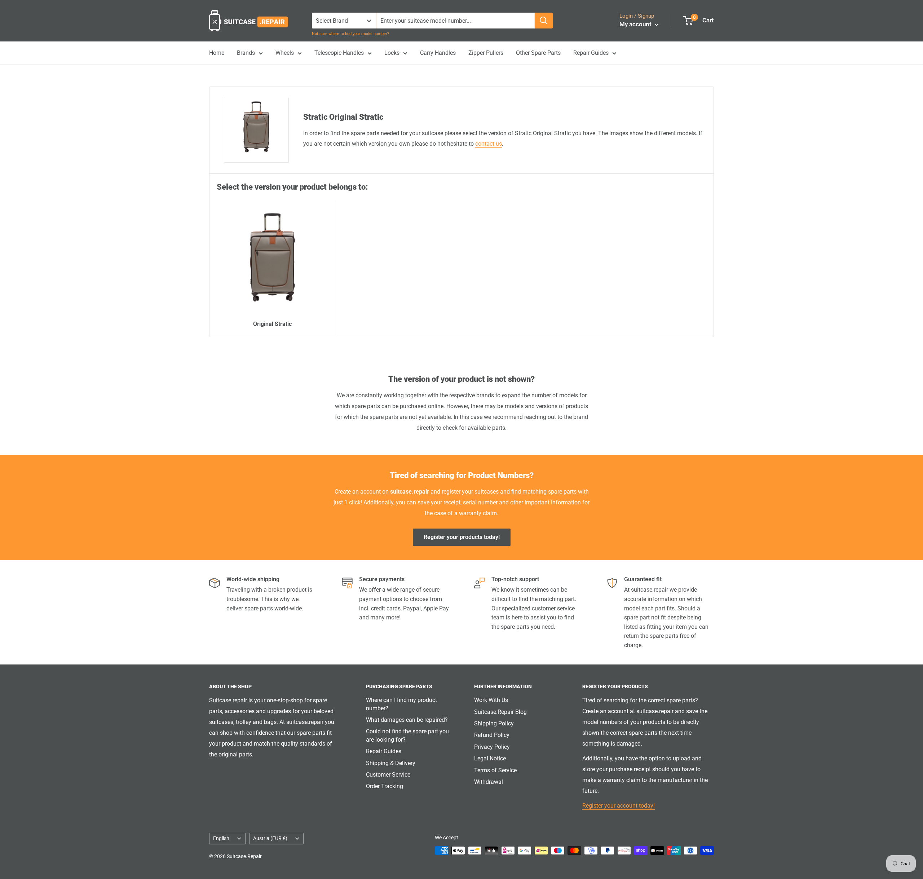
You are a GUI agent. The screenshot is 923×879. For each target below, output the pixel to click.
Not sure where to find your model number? (350, 33)
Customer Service (388, 774)
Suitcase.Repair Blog (500, 711)
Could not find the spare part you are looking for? (407, 735)
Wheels (284, 52)
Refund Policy (491, 735)
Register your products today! (462, 537)
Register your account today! (618, 805)
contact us (488, 143)
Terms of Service (495, 770)
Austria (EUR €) (270, 838)
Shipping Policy (494, 723)
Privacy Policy (492, 746)
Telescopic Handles (339, 52)
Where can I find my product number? (401, 704)
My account (636, 24)
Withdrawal (488, 781)
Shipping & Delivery (390, 763)
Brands (246, 52)
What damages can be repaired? (407, 719)
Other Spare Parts (538, 52)
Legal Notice (490, 758)
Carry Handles (438, 52)
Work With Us (491, 700)
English (221, 838)
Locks (391, 52)
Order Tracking (384, 786)
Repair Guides (591, 52)
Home (216, 52)
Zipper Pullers (485, 52)
